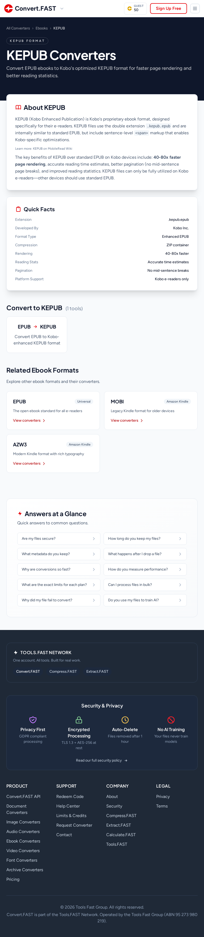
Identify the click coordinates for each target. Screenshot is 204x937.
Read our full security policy (99, 760)
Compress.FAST (63, 671)
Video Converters (23, 850)
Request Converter (74, 825)
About (112, 796)
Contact (64, 834)
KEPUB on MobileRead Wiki (52, 148)
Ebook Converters (23, 841)
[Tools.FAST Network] (195, 8)
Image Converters (23, 821)
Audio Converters (23, 831)
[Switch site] (62, 8)
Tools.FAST (116, 844)
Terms (162, 806)
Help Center (68, 806)
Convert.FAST (28, 671)
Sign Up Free (168, 8)
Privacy (163, 796)
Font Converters (21, 860)
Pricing (12, 879)
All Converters (18, 28)
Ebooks (42, 28)
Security (114, 806)
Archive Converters (24, 869)
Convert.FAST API (23, 796)
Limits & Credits (71, 815)
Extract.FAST (97, 671)
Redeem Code (70, 796)
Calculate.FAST (121, 834)
